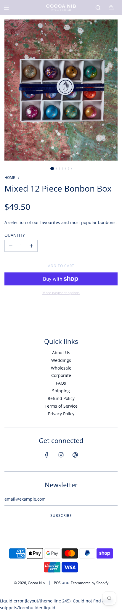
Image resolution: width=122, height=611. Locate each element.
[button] (52, 168)
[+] (31, 245)
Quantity (14, 235)
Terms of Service (61, 406)
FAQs (61, 383)
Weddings (61, 360)
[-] (11, 245)
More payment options (61, 292)
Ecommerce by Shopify (89, 582)
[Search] (98, 7)
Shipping (61, 390)
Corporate (61, 375)
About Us (61, 352)
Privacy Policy (61, 413)
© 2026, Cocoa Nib (29, 582)
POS (57, 582)
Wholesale (61, 368)
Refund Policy (61, 398)
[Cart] (111, 7)
